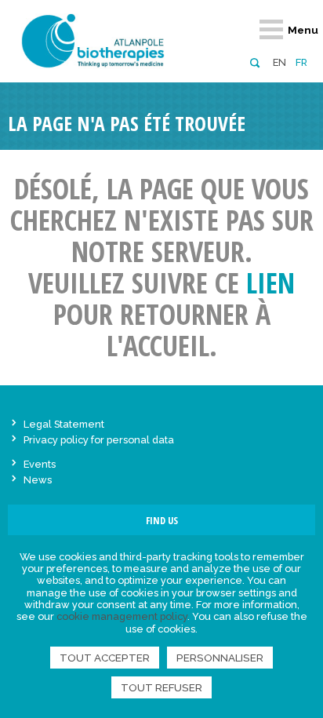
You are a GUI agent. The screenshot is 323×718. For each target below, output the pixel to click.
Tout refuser (161, 687)
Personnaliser (219, 657)
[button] (254, 61)
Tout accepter (105, 657)
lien (270, 283)
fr (301, 62)
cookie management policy (121, 616)
